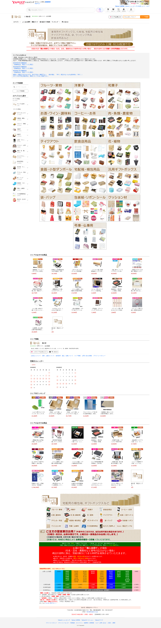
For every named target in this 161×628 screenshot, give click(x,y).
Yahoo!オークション (87, 620)
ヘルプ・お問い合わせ (100, 623)
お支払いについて (36, 355)
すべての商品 (17, 109)
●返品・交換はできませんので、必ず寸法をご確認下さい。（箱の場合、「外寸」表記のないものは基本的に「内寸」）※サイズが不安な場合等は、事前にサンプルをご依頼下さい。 (48, 75)
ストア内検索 (145, 17)
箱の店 (44, 343)
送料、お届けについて (48, 355)
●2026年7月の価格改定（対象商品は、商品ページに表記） (23, 71)
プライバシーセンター (63, 623)
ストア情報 (77, 355)
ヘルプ (147, 6)
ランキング (55, 22)
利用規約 (72, 623)
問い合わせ (65, 22)
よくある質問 (26, 22)
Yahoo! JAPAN (119, 6)
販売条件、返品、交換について (64, 355)
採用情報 (91, 623)
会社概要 (48, 16)
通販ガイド (35, 22)
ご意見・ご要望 (111, 623)
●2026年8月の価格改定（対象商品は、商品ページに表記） (23, 67)
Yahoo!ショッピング (64, 620)
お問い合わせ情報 (87, 355)
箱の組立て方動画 (45, 22)
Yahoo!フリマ (99, 620)
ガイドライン (79, 623)
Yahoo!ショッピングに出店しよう (135, 6)
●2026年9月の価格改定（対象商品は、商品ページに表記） (23, 63)
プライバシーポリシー (99, 355)
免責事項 (86, 623)
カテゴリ (16, 22)
